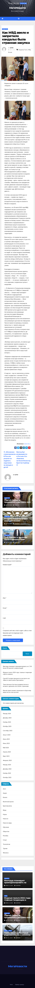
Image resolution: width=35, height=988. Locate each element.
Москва (10, 52)
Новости (5, 818)
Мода (4, 810)
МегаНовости (17, 7)
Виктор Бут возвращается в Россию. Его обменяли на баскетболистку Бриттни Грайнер (23, 457)
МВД (29, 49)
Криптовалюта (7, 806)
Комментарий (7, 564)
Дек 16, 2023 (9, 920)
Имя (4, 598)
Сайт (4, 618)
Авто (4, 789)
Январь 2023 (7, 764)
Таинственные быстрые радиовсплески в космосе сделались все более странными (17, 936)
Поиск (5, 648)
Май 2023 (6, 747)
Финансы (6, 852)
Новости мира (7, 823)
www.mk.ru (27, 443)
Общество (7, 516)
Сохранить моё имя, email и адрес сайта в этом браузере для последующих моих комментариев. (17, 633)
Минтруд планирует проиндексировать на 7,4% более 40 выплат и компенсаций (16, 883)
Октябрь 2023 (7, 726)
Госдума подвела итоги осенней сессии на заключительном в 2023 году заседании (16, 522)
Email (5, 608)
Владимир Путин (23, 49)
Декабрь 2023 (7, 718)
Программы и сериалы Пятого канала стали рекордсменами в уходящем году (15, 540)
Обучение (6, 827)
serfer (11, 47)
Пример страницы (19, 984)
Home (11, 984)
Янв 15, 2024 (9, 885)
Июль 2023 (6, 739)
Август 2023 (6, 735)
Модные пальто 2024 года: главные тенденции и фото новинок (17, 900)
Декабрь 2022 (7, 769)
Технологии (6, 844)
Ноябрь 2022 (7, 773)
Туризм (5, 848)
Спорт (5, 840)
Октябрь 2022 (7, 777)
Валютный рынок (8, 801)
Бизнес (5, 797)
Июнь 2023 (6, 743)
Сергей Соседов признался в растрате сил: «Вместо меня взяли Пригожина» (17, 503)
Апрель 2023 (7, 752)
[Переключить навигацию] (19, 18)
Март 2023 (6, 756)
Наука (5, 814)
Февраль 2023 (7, 760)
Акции (5, 793)
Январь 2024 (7, 713)
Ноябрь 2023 (7, 722)
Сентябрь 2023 (7, 730)
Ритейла (5, 835)
